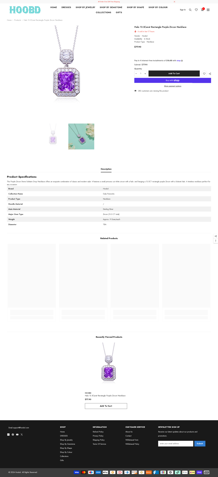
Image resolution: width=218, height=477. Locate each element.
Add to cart (174, 73)
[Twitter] (21, 434)
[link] (31, 314)
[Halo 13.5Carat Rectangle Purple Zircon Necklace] (109, 366)
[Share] (209, 74)
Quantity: (138, 69)
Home (9, 20)
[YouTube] (17, 434)
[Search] (190, 9)
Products (17, 20)
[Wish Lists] (196, 10)
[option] (67, 70)
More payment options (172, 86)
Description (106, 169)
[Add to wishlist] (204, 74)
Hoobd (144, 36)
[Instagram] (8, 434)
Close (174, 2)
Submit (200, 443)
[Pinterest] (12, 434)
